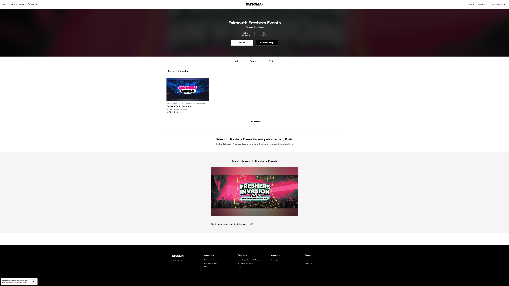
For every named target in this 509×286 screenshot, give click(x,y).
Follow (242, 42)
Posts (271, 61)
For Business (497, 4)
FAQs (206, 267)
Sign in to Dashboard (245, 263)
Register (481, 4)
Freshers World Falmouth (178, 106)
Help (239, 267)
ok (33, 281)
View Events (254, 121)
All (236, 61)
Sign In (471, 4)
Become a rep (267, 42)
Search (34, 4)
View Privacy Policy (20, 282)
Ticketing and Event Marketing (249, 260)
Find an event (209, 260)
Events (253, 61)
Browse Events (17, 4)
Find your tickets (210, 263)
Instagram (308, 260)
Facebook (308, 263)
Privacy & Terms (277, 260)
